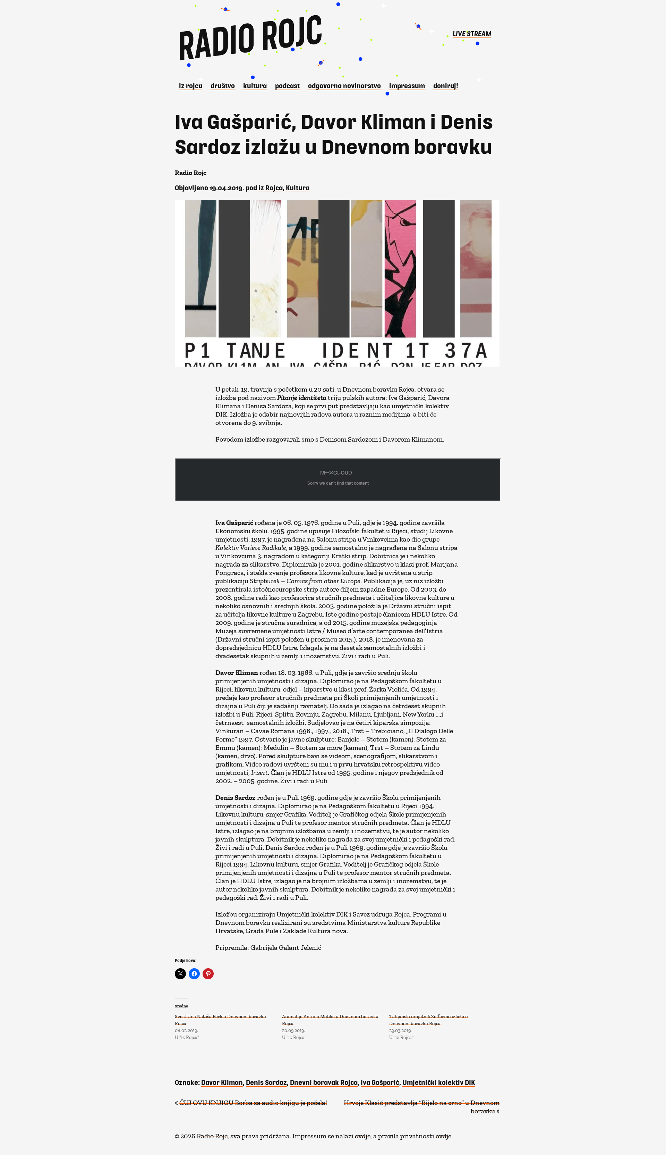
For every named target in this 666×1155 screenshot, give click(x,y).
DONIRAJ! (445, 85)
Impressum (407, 85)
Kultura (255, 85)
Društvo (223, 85)
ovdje (362, 1134)
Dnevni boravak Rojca (324, 1082)
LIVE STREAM (472, 33)
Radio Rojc (212, 1134)
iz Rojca (190, 85)
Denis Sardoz (266, 1082)
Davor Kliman (222, 1082)
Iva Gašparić (380, 1082)
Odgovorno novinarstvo (344, 85)
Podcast (287, 85)
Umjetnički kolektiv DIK (438, 1082)
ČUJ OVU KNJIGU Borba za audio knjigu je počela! (253, 1100)
